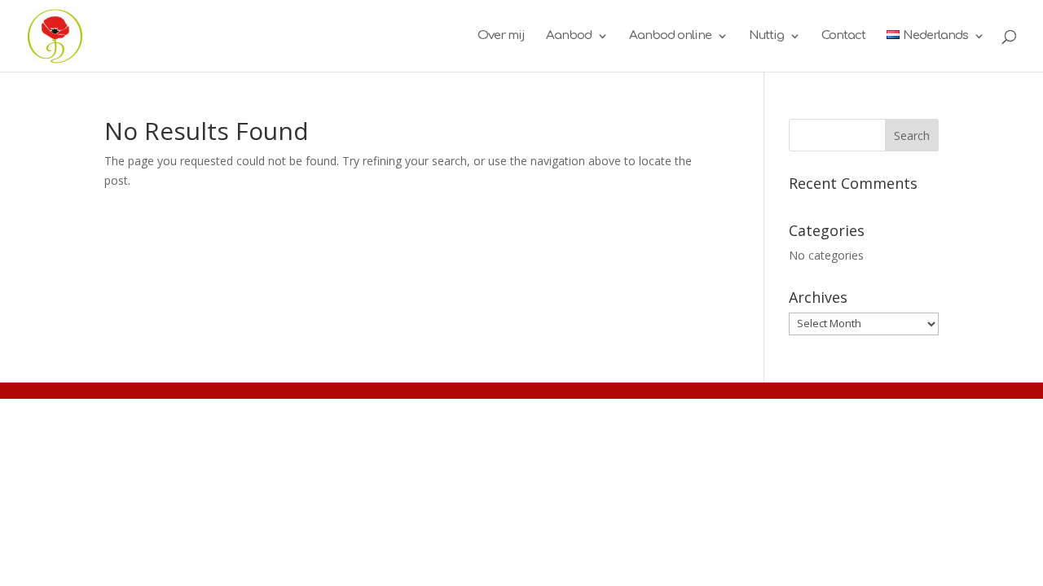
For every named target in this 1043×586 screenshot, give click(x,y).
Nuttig (766, 36)
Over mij (501, 36)
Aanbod (569, 36)
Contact (843, 36)
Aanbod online (670, 36)
